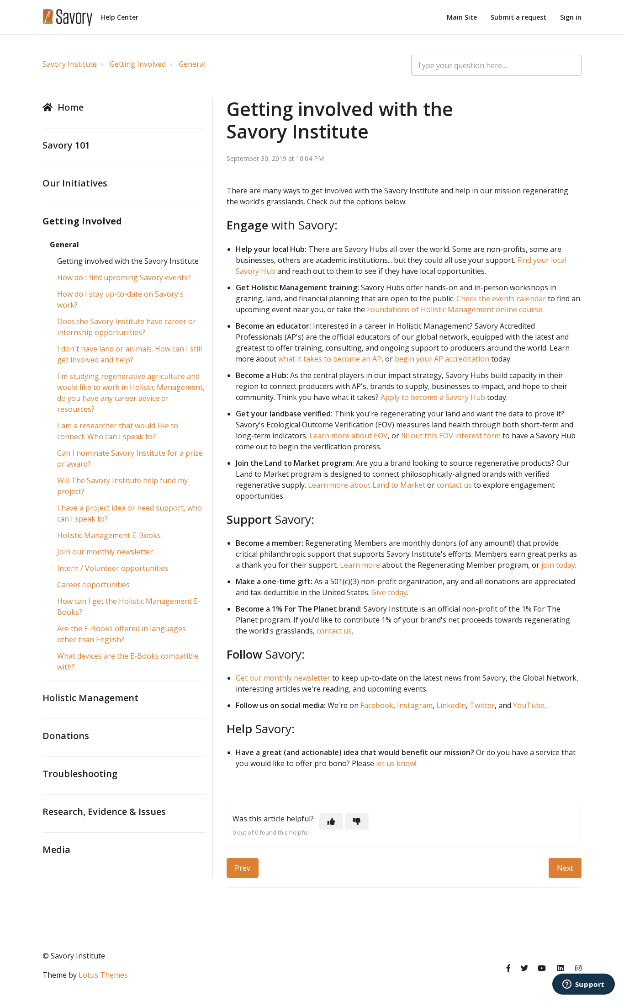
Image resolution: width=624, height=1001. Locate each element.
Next (565, 868)
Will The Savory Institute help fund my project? (122, 485)
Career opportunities (93, 585)
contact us (454, 485)
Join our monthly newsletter (105, 552)
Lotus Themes (103, 975)
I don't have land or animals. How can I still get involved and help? (129, 354)
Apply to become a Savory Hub (433, 397)
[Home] (67, 17)
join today (558, 565)
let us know (395, 763)
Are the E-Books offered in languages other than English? (121, 633)
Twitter (482, 705)
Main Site (462, 17)
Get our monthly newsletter (283, 678)
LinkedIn (451, 705)
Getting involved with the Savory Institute (128, 261)
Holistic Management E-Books (109, 535)
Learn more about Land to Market (366, 485)
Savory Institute (69, 64)
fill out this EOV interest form (451, 436)
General (192, 64)
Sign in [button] (571, 17)
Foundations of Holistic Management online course (454, 309)
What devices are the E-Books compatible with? (128, 661)
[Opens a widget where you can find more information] (583, 985)
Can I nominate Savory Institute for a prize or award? (130, 458)
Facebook (376, 705)
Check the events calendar (501, 298)
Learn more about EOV (348, 436)
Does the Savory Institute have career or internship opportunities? (126, 326)
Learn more (360, 565)
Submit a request (518, 17)
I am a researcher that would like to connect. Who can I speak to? (117, 431)
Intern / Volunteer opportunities (113, 568)
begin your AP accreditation (442, 359)
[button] (331, 821)
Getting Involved (138, 64)
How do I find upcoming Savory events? (124, 277)
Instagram (415, 705)
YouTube (529, 705)
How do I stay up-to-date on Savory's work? (120, 299)
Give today (389, 592)
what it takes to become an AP (329, 359)
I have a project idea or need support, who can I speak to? (129, 513)
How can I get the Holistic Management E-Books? (129, 606)
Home (71, 107)
